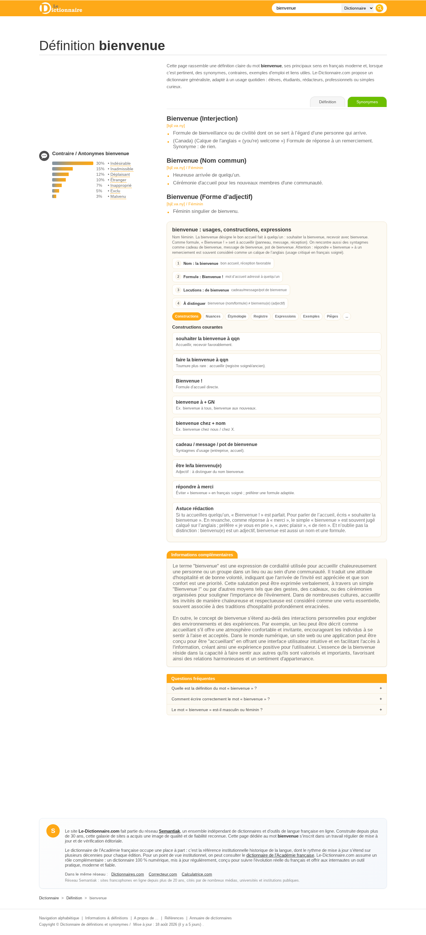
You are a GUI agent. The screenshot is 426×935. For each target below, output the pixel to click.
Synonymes (367, 101)
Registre (261, 316)
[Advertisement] (97, 103)
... (346, 316)
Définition (74, 898)
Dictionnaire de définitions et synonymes (94, 924)
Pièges (332, 316)
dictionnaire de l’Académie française (280, 855)
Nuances (213, 316)
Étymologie (237, 316)
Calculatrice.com (197, 874)
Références (174, 918)
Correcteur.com (163, 874)
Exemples (311, 316)
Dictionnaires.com (127, 874)
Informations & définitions (106, 918)
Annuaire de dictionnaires (211, 918)
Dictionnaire (49, 898)
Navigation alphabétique (59, 918)
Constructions (187, 316)
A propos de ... (146, 918)
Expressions (285, 316)
